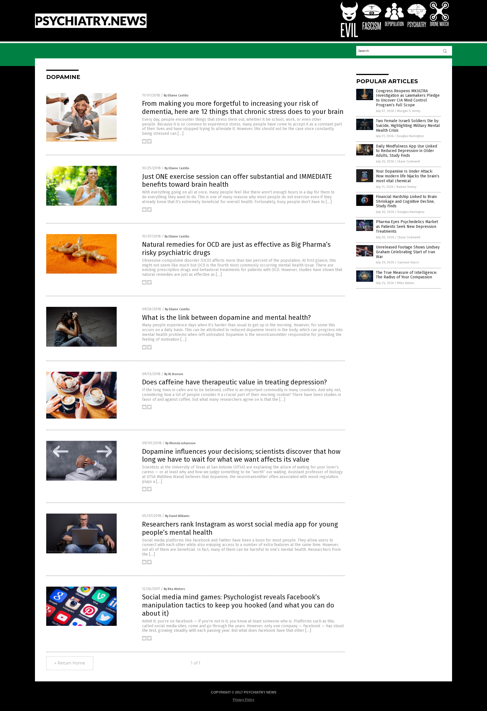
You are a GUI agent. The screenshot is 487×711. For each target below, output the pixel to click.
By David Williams (177, 516)
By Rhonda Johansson (180, 443)
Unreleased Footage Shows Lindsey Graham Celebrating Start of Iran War (408, 252)
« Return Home (69, 663)
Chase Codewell (408, 161)
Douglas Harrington (410, 136)
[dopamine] (91, 27)
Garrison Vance (408, 262)
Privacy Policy (243, 700)
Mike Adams (405, 283)
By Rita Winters (174, 589)
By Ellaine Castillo (176, 95)
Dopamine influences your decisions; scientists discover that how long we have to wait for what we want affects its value (241, 456)
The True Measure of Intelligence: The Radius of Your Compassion (406, 275)
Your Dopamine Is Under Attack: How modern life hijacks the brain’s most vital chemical (407, 176)
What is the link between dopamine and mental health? (226, 318)
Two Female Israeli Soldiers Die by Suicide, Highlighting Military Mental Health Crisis (408, 125)
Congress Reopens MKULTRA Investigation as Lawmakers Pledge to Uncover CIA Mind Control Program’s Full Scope (408, 98)
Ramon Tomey (406, 187)
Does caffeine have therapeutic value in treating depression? (234, 382)
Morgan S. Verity (408, 111)
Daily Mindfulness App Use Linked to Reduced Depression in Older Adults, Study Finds (406, 151)
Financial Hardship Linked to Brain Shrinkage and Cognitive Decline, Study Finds (406, 201)
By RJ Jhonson (173, 374)
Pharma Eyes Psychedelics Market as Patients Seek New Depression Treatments (407, 226)
